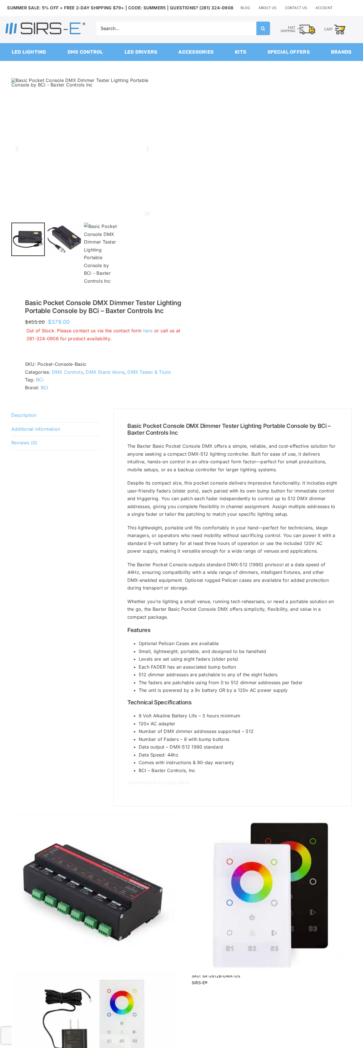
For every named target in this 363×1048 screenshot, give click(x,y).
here (148, 330)
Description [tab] (24, 415)
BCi (40, 380)
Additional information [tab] (35, 429)
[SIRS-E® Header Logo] (45, 23)
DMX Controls (67, 372)
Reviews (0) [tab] (24, 442)
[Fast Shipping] (298, 25)
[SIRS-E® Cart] (334, 24)
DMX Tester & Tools (149, 372)
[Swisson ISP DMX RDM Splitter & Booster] (94, 893)
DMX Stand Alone (105, 372)
